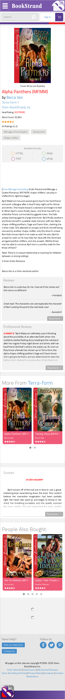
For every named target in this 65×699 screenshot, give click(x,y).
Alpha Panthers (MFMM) (17, 433)
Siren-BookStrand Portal (14, 673)
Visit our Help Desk (13, 645)
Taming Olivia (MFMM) (47, 433)
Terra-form (40, 383)
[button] (30, 447)
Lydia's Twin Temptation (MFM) (48, 580)
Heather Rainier (42, 584)
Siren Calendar (14, 669)
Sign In (47, 17)
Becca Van (14, 97)
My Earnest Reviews (48, 669)
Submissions (29, 669)
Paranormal (38, 131)
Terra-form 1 (10, 102)
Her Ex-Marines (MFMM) (17, 580)
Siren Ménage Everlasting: (15, 189)
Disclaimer (49, 673)
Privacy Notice (35, 673)
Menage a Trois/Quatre (15, 131)
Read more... (55, 318)
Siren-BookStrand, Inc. (16, 107)
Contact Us (9, 651)
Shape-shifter (11, 137)
